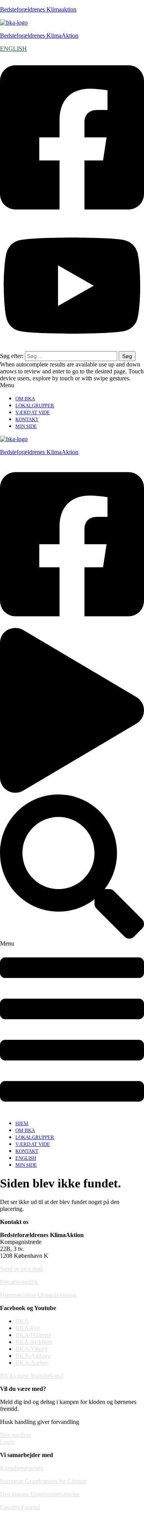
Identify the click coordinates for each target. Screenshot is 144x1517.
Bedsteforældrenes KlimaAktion (39, 35)
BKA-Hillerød (33, 1335)
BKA (22, 1321)
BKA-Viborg (31, 1348)
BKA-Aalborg (33, 1355)
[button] (72, 385)
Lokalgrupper (34, 405)
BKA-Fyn (27, 1328)
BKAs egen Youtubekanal (31, 1375)
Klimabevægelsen (21, 1468)
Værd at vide (32, 412)
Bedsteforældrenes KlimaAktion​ (39, 452)
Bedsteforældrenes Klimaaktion (38, 9)
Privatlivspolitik (19, 1282)
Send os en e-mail (21, 1269)
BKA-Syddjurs (33, 1342)
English (25, 1158)
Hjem (21, 1123)
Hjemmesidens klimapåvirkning (38, 1295)
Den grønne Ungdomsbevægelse (39, 1494)
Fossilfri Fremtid (20, 1507)
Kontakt (26, 419)
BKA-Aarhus (31, 1362)
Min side (26, 426)
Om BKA (25, 398)
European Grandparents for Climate (43, 1481)
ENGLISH (13, 48)
